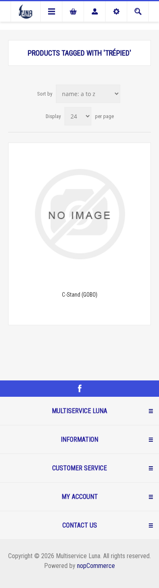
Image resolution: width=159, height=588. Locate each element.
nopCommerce (96, 566)
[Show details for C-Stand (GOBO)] (79, 214)
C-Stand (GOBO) (79, 294)
